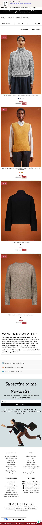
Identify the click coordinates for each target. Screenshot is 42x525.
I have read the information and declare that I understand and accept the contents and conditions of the (21, 283)
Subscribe (32, 277)
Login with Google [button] (22, 296)
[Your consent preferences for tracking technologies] (38, 521)
